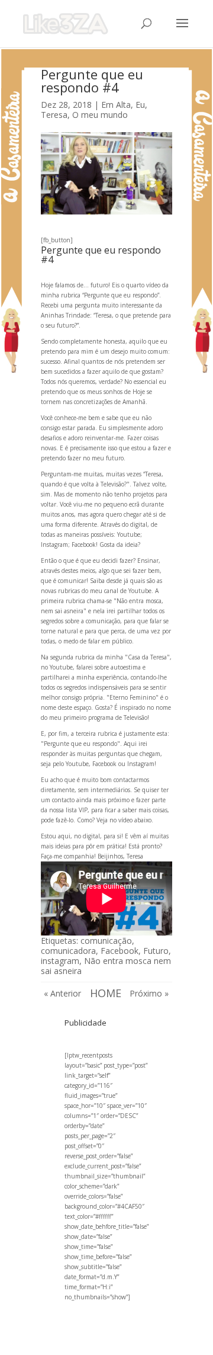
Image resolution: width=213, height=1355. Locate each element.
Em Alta (116, 104)
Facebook (119, 950)
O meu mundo (100, 114)
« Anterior (62, 993)
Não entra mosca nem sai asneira (106, 965)
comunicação (106, 940)
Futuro (156, 950)
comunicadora (68, 950)
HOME (105, 993)
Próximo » (149, 993)
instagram (60, 960)
